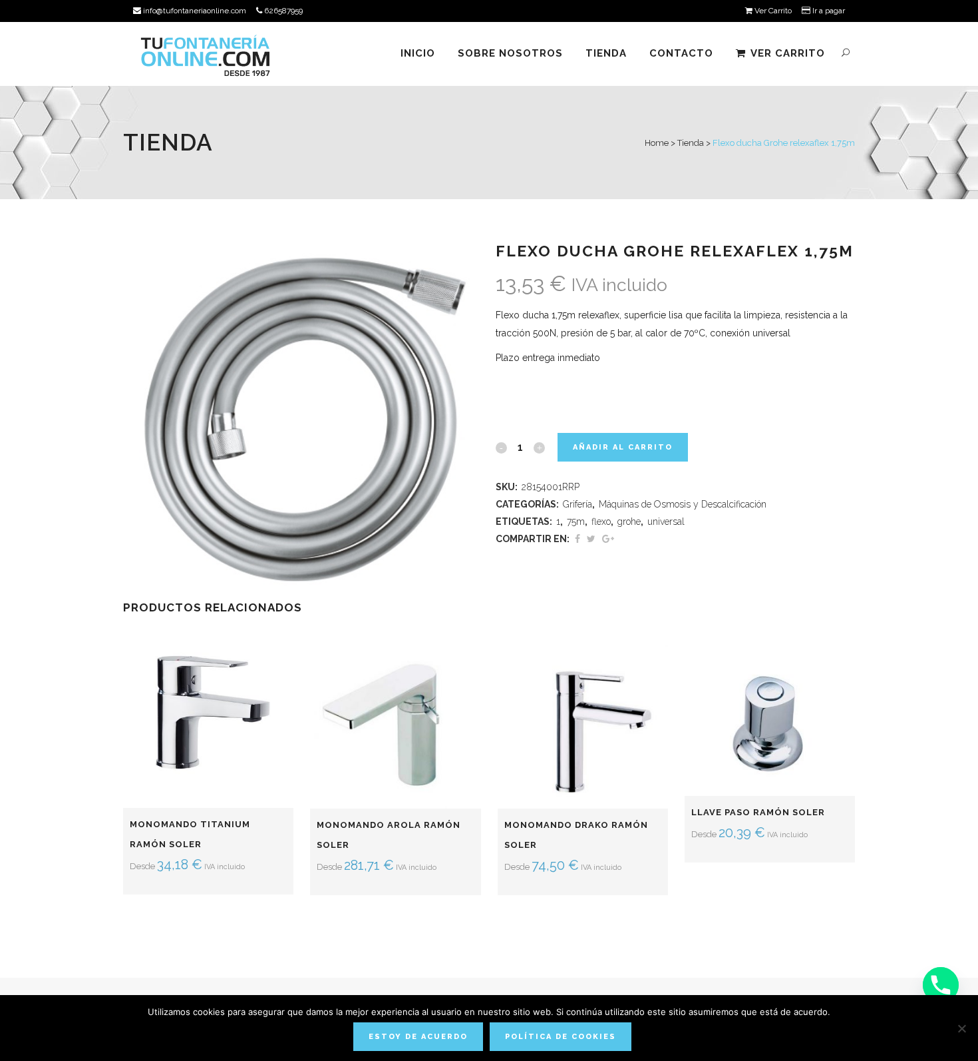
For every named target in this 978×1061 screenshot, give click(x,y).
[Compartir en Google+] (608, 538)
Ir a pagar (827, 10)
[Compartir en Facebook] (577, 538)
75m (576, 521)
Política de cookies (560, 1036)
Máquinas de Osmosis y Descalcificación (682, 504)
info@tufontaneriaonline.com (193, 10)
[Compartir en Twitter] (591, 538)
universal (666, 521)
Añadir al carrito (623, 447)
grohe (629, 521)
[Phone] (941, 985)
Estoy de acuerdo (418, 1036)
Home (657, 143)
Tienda (690, 143)
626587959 (282, 10)
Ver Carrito (772, 10)
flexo (601, 521)
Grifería (577, 504)
